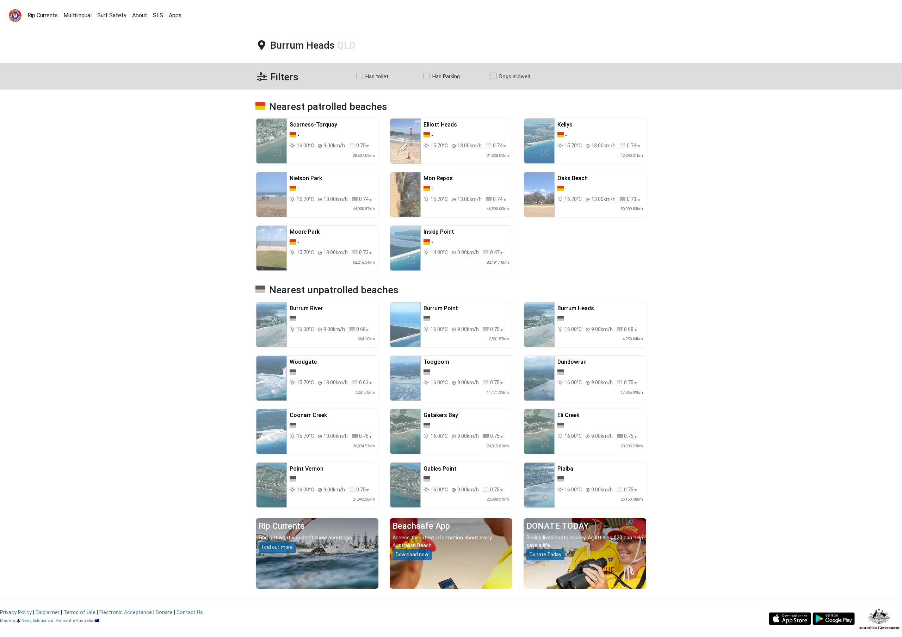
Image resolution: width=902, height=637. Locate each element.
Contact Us (190, 612)
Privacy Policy (16, 612)
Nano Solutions (35, 620)
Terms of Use (79, 612)
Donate (164, 612)
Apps (175, 15)
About (139, 15)
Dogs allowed (514, 77)
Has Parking (446, 77)
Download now (412, 554)
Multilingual (77, 15)
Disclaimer (48, 612)
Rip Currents (42, 15)
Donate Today (545, 554)
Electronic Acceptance (125, 612)
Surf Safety (111, 15)
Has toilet (376, 77)
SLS (158, 15)
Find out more (277, 547)
